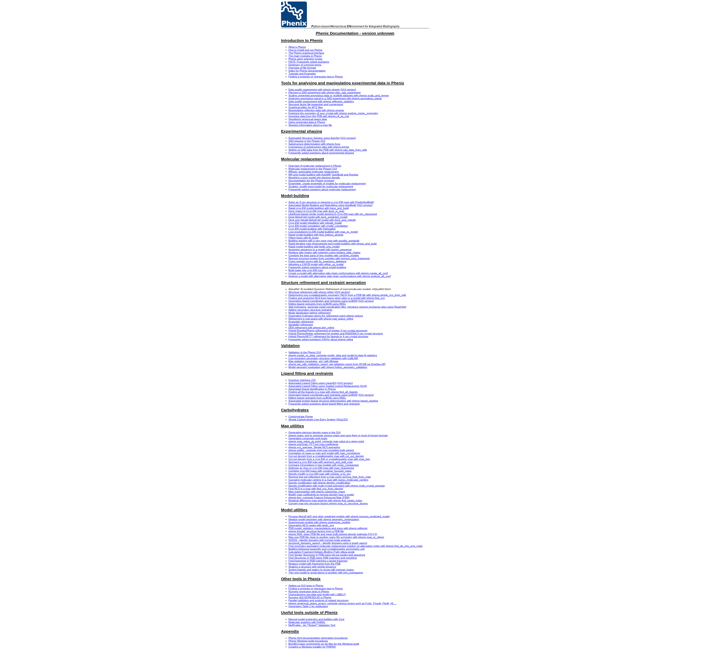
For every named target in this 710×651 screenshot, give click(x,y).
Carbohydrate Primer (300, 416)
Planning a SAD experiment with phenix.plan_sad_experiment (324, 92)
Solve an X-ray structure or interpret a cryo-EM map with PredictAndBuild (331, 202)
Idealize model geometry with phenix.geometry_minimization (323, 519)
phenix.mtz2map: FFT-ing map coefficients (313, 444)
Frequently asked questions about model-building (317, 267)
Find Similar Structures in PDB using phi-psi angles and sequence (326, 554)
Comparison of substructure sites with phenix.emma (318, 146)
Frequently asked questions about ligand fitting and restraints (324, 403)
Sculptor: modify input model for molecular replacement (320, 186)
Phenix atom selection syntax (305, 58)
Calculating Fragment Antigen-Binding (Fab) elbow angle (321, 551)
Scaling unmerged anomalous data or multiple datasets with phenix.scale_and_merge (338, 95)
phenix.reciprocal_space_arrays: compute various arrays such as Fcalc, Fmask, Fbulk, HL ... (342, 603)
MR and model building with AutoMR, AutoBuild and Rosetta (323, 174)
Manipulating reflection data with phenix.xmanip (316, 110)
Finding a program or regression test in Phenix (315, 76)
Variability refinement (300, 324)
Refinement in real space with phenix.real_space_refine (320, 318)
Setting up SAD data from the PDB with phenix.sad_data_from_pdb (327, 149)
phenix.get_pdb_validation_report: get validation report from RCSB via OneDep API (337, 364)
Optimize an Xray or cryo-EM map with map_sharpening (321, 467)
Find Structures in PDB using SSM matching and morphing (322, 557)
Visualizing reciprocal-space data (307, 119)
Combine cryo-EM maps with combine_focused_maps (319, 470)
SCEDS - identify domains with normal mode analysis (319, 540)
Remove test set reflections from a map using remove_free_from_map (329, 476)
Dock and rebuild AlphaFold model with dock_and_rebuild (322, 219)
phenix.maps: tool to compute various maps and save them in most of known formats (338, 435)
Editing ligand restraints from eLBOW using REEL (317, 303)
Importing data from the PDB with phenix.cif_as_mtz (318, 116)
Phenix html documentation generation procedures (318, 637)
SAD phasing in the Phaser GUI (306, 140)
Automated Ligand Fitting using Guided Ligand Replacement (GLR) (327, 385)
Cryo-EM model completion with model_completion (318, 225)
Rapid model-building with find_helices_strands (315, 234)
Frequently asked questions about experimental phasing (321, 152)
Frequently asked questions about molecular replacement (322, 189)
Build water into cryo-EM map (305, 270)
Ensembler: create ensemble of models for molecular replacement (327, 183)
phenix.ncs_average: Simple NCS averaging (314, 447)
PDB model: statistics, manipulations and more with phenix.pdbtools (327, 528)
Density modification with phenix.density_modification (319, 482)
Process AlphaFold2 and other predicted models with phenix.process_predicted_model (339, 516)
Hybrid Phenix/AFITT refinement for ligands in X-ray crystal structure (328, 336)
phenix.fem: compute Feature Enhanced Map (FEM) (319, 497)
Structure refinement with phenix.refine (311, 292)
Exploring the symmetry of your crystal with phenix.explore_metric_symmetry (333, 113)
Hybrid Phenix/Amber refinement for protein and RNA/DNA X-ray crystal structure (335, 333)
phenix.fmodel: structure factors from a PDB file (316, 531)
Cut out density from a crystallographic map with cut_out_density (326, 456)
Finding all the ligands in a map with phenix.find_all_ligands (323, 391)
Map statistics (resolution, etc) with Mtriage (313, 361)
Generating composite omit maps (307, 438)
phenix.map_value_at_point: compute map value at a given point (326, 441)
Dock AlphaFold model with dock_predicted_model (317, 216)
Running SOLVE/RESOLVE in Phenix (309, 597)
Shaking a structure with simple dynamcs (312, 566)
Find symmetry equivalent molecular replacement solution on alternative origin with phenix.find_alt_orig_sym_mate (355, 545)
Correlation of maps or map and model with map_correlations (324, 453)
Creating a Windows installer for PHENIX (312, 646)
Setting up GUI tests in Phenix (305, 585)
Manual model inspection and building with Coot (316, 619)
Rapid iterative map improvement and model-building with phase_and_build (332, 243)
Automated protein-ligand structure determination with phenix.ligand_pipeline (333, 400)
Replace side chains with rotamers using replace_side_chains (324, 252)
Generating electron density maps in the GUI (314, 432)
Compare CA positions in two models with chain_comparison (323, 464)
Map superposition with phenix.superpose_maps (316, 491)
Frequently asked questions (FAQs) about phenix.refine (320, 339)
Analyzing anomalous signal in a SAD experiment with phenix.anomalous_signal (335, 98)
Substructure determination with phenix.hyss (314, 143)
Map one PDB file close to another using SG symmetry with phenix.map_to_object (336, 537)
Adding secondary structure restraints (310, 309)
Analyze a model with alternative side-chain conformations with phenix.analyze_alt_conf (339, 276)
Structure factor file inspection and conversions (315, 104)
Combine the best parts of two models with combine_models (323, 255)
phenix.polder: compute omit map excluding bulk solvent (321, 450)
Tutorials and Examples (302, 73)
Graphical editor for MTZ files (305, 107)
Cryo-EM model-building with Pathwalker (312, 228)
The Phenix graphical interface (306, 52)
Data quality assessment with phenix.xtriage (314, 89)
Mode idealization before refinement (309, 312)
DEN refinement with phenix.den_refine (311, 327)
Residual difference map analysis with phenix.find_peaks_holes (325, 500)
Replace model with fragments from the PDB (314, 563)
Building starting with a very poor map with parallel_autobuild (323, 240)
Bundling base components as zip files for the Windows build (323, 643)
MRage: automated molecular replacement (313, 171)
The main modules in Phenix (305, 55)
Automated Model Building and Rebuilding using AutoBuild (322, 205)
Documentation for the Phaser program (311, 180)
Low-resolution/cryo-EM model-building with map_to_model (323, 231)
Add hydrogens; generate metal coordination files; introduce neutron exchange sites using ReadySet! (347, 306)
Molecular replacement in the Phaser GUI (312, 168)
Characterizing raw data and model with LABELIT (317, 594)
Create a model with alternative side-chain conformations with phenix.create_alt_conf (338, 273)
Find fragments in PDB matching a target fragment (317, 560)
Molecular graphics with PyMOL (306, 622)
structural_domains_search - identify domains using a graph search (327, 543)
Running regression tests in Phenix (308, 591)
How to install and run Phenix (305, 49)
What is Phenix (297, 46)
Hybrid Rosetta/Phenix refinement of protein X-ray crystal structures (327, 330)
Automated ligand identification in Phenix (312, 388)
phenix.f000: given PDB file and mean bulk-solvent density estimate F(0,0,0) (332, 534)
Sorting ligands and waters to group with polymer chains (321, 569)
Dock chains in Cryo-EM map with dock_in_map (316, 211)
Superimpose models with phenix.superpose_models (319, 522)
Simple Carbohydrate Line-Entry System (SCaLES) (318, 419)
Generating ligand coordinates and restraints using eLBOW (322, 300)
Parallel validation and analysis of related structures (318, 600)
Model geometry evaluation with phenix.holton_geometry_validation (327, 367)
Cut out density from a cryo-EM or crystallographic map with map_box (329, 459)
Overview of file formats (302, 67)
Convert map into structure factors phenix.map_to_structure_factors (328, 503)
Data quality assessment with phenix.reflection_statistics (321, 101)
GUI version (348, 89)
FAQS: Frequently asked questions (308, 61)
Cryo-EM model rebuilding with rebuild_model (315, 222)
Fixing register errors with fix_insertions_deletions (317, 261)
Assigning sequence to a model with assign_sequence (320, 249)
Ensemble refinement (300, 321)
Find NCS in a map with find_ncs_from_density (315, 488)
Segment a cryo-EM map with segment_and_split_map (320, 462)
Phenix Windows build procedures (308, 640)
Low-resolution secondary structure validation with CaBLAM (323, 358)
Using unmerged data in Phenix (306, 122)
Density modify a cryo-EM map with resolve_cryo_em (319, 473)
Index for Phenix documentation (307, 70)
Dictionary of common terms (304, 64)
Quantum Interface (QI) (302, 380)
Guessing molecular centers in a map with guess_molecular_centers (328, 479)
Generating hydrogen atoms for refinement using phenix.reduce (325, 315)
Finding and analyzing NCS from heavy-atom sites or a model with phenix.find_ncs (336, 297)
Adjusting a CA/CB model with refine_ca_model (316, 264)
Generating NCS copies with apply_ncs (311, 525)
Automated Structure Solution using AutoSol (313, 137)
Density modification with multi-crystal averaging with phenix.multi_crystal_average (336, 485)
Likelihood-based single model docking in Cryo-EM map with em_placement (332, 213)
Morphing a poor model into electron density (314, 177)
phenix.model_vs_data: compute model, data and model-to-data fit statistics (332, 355)
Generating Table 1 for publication (308, 606)
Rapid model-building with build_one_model (313, 246)
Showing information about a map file (310, 125)
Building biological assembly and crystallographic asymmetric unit (326, 548)
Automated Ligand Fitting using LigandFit (312, 383)
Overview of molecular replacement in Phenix (314, 165)
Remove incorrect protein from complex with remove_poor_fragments (329, 258)
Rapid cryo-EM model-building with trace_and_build (318, 208)
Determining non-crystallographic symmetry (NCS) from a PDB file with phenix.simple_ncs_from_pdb (347, 295)
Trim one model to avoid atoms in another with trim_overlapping (325, 572)
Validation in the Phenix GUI (304, 352)
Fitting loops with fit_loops (303, 237)
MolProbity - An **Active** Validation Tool (311, 625)
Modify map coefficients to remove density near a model (321, 494)
